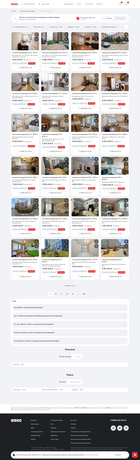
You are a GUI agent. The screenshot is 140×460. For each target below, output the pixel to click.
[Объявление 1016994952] (115, 165)
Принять (118, 455)
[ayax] (16, 420)
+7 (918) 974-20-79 (25, 234)
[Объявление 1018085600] (55, 248)
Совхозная (77, 389)
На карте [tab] (122, 18)
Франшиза (54, 435)
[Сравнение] (120, 4)
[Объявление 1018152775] (85, 165)
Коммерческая (35, 435)
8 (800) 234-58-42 (118, 420)
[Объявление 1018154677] (55, 165)
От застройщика (20, 27)
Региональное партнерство (79, 435)
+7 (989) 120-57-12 (115, 193)
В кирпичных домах (110, 27)
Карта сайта (55, 439)
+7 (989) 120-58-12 (55, 234)
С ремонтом (55, 27)
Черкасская (19, 389)
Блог (52, 424)
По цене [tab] (78, 356)
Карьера (53, 428)
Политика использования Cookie (81, 439)
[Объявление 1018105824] (115, 122)
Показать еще (70, 286)
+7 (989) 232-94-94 (85, 68)
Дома (32, 428)
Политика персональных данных (81, 443)
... (78, 294)
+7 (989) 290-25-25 (55, 108)
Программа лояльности (58, 431)
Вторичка (90, 27)
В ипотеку (39, 27)
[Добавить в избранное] (36, 34)
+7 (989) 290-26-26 (114, 68)
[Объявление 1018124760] (55, 122)
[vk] (113, 428)
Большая (18, 364)
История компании (57, 420)
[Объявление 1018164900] (115, 82)
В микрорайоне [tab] (75, 382)
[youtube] (119, 428)
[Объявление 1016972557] (25, 122)
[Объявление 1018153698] (85, 82)
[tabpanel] (70, 364)
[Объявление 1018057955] (25, 165)
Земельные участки (37, 431)
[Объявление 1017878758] (25, 207)
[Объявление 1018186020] (85, 41)
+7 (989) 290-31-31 (55, 68)
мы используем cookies (92, 455)
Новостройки (35, 424)
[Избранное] (126, 4)
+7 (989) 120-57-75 (85, 234)
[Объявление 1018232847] (55, 41)
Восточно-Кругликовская (52, 389)
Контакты (74, 420)
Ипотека (73, 424)
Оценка (73, 428)
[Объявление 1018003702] (115, 248)
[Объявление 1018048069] (85, 248)
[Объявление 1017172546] (25, 82)
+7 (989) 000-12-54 (85, 108)
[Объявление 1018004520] (55, 207)
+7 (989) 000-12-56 (85, 193)
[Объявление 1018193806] (25, 41)
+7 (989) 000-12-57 (114, 108)
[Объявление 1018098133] (85, 122)
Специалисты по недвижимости (81, 431)
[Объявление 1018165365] (55, 82)
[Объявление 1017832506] (115, 207)
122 (84, 294)
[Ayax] (14, 4)
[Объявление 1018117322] (115, 41)
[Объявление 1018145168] (85, 207)
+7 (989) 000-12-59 (25, 68)
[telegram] (126, 428)
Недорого (73, 27)
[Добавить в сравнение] (36, 39)
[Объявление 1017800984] (25, 248)
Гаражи (33, 439)
